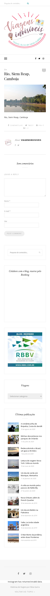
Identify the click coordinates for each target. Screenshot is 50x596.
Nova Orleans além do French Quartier (30, 498)
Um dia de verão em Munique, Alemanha (29, 474)
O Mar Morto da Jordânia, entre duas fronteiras (31, 535)
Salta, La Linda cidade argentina (30, 523)
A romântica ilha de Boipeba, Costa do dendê (31, 424)
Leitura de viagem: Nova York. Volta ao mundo (31, 461)
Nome (7, 201)
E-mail (7, 211)
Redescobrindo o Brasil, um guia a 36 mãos (31, 449)
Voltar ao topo (24, 592)
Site (5, 221)
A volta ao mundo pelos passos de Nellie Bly (31, 486)
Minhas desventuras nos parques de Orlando (31, 437)
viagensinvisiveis (31, 140)
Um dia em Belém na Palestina (29, 511)
